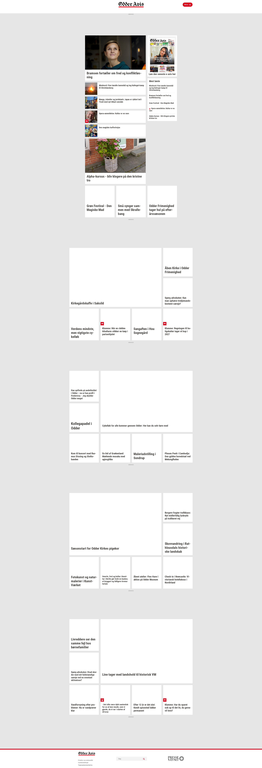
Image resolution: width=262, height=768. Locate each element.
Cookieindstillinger (83, 762)
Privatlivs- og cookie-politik (85, 760)
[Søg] (144, 759)
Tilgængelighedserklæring (85, 765)
